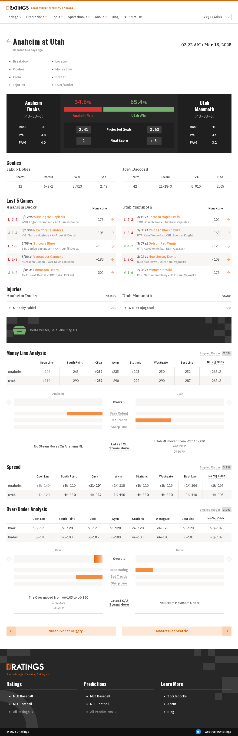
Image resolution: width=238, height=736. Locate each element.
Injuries (19, 85)
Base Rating (119, 413)
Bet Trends (119, 420)
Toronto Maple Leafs (164, 217)
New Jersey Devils (162, 257)
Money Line (63, 69)
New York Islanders (48, 230)
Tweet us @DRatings (217, 731)
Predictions (35, 17)
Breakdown (21, 61)
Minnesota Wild (160, 270)
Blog (115, 17)
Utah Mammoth (204, 106)
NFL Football (22, 704)
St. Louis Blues (44, 243)
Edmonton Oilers (46, 270)
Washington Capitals (49, 217)
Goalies (18, 69)
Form (17, 77)
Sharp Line (119, 427)
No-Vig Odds (215, 362)
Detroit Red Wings (163, 243)
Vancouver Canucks (48, 257)
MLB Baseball (23, 696)
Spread (60, 77)
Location (62, 61)
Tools (56, 17)
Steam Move (119, 448)
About (99, 17)
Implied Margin (210, 353)
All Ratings (21, 712)
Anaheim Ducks (33, 106)
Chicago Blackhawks (164, 230)
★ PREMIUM (133, 17)
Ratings (12, 17)
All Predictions (101, 712)
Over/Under (64, 85)
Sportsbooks (77, 17)
